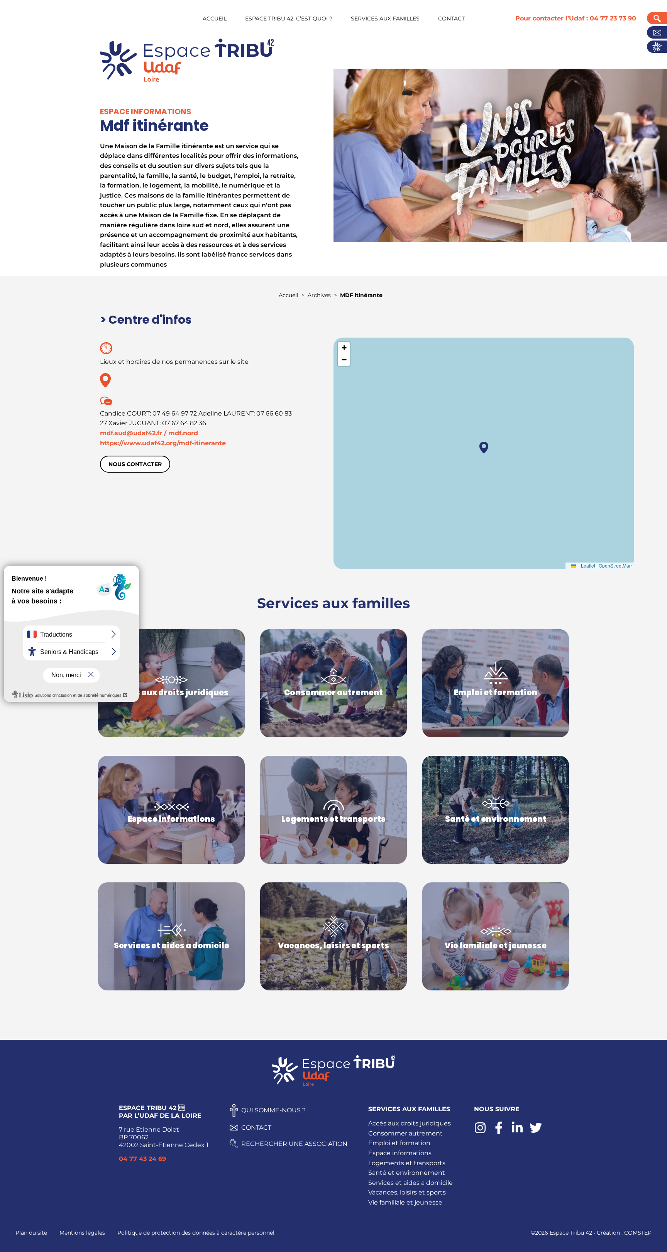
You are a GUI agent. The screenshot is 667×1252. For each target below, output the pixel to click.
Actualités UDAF (657, 47)
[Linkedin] (517, 1131)
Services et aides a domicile (410, 1182)
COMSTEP (638, 1232)
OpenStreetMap (615, 565)
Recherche (657, 18)
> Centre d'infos (146, 319)
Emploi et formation (399, 1143)
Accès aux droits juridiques (409, 1123)
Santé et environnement (406, 1172)
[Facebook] (499, 1131)
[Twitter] (536, 1131)
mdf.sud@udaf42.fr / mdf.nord (149, 433)
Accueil (288, 295)
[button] (483, 447)
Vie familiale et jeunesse (405, 1202)
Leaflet (587, 565)
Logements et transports (406, 1163)
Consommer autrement (405, 1133)
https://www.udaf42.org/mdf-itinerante (163, 443)
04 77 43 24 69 (142, 1158)
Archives (319, 295)
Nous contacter (135, 464)
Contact (657, 32)
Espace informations (400, 1153)
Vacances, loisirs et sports (407, 1192)
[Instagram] (480, 1131)
